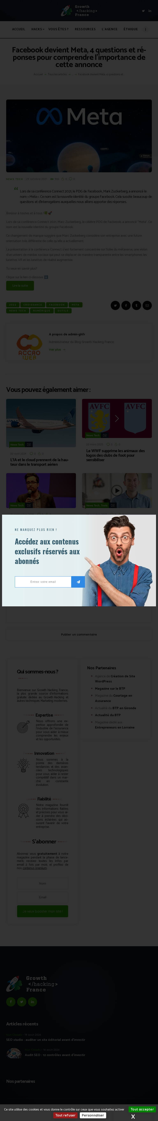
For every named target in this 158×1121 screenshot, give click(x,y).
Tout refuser (65, 1115)
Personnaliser (93, 1115)
